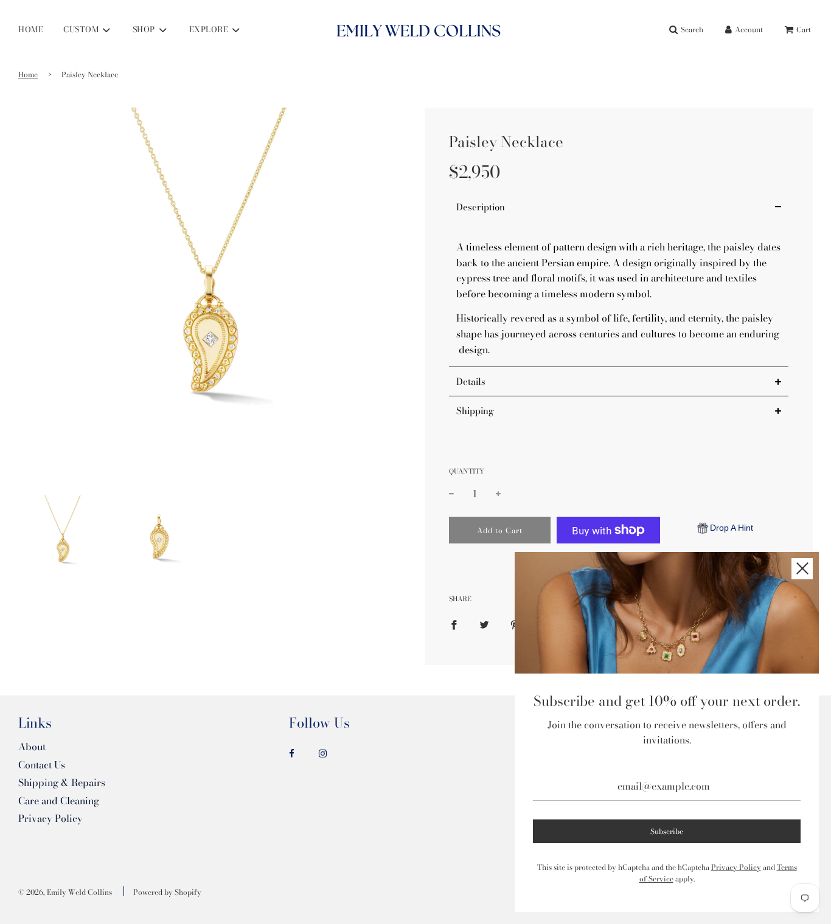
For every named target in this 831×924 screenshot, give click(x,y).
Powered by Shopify (167, 892)
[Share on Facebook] (454, 624)
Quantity (466, 471)
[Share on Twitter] (484, 624)
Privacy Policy (50, 818)
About (32, 746)
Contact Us (41, 764)
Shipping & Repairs (61, 782)
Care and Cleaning (58, 800)
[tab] (618, 207)
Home (28, 74)
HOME (30, 29)
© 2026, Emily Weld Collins (65, 892)
